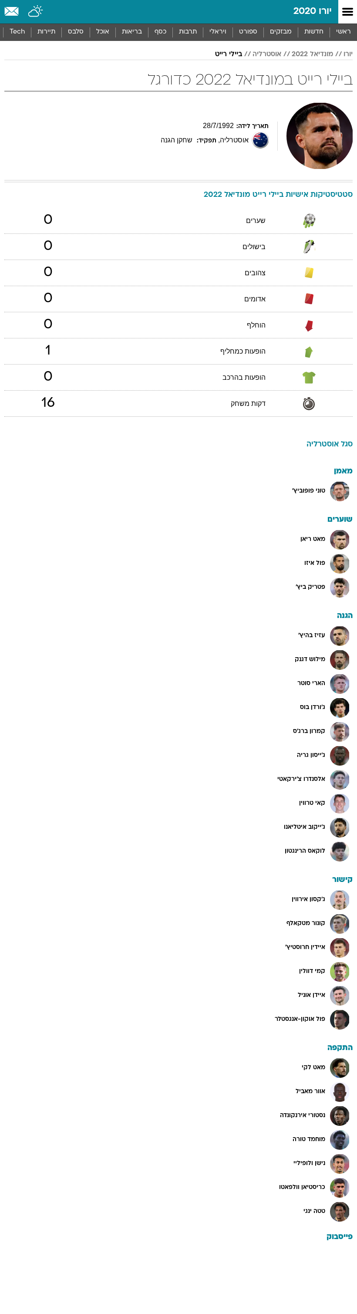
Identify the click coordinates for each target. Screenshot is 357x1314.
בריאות (132, 32)
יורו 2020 (312, 11)
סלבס (76, 32)
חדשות (313, 32)
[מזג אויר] (36, 11)
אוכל (102, 32)
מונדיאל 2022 (312, 54)
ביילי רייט (228, 54)
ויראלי (217, 32)
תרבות (188, 32)
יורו (348, 54)
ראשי (343, 32)
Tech (17, 32)
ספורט (248, 32)
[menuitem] (314, 32)
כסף (160, 32)
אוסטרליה (267, 54)
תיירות (46, 32)
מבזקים (281, 32)
